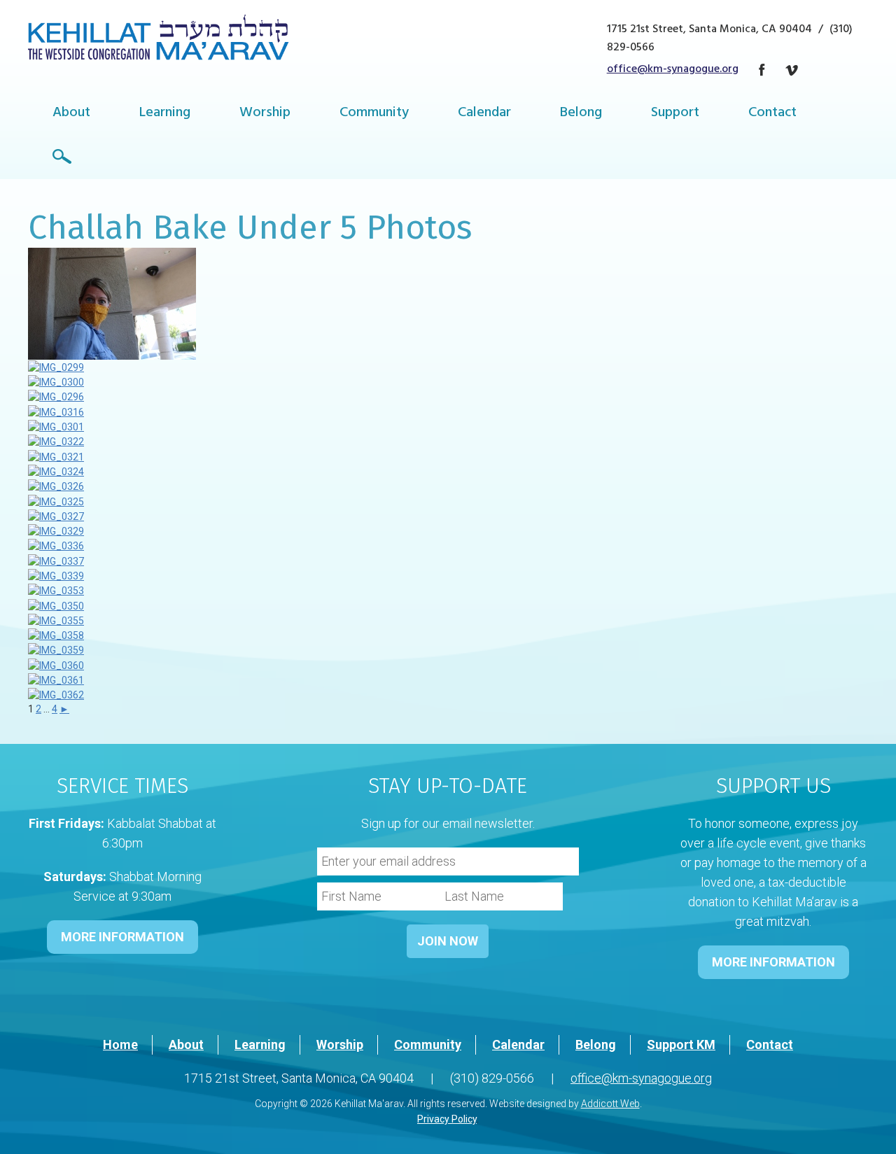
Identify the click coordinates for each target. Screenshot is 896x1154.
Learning (164, 114)
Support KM (681, 1044)
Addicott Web (610, 1103)
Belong (581, 114)
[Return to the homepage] (158, 37)
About (71, 114)
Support (675, 114)
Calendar (484, 114)
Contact (772, 114)
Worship (264, 114)
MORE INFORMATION (122, 936)
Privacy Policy (447, 1119)
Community (374, 114)
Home (120, 1044)
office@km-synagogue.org (672, 69)
